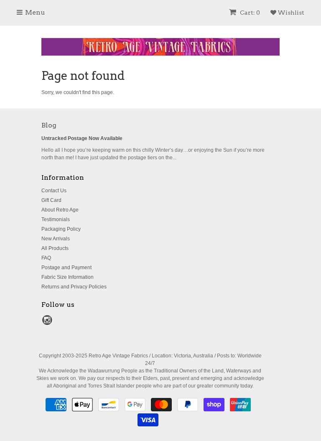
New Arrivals (55, 239)
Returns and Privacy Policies (74, 287)
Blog (48, 125)
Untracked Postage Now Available (81, 138)
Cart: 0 (249, 12)
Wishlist (290, 12)
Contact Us (53, 191)
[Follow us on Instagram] (48, 322)
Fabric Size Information (67, 277)
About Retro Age (60, 210)
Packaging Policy (61, 229)
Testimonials (55, 219)
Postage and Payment (66, 267)
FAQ (46, 258)
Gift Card (51, 200)
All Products (55, 248)
